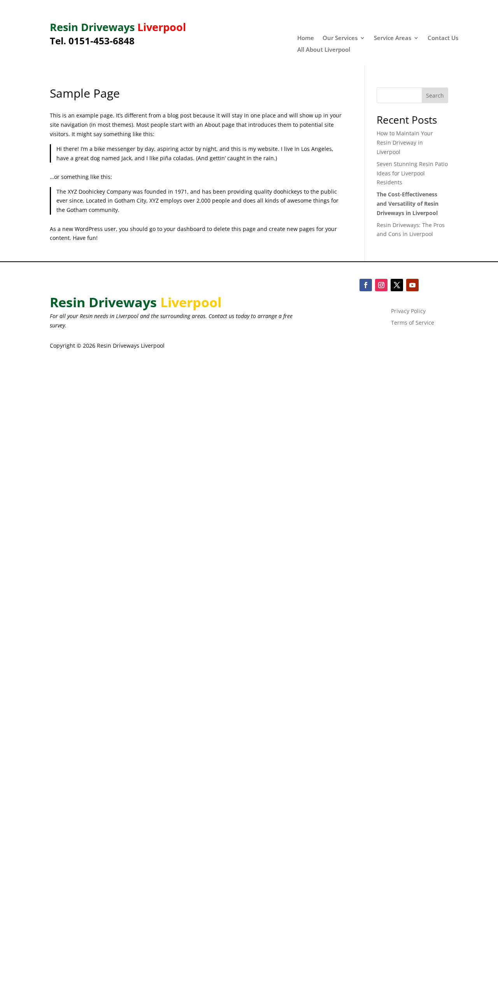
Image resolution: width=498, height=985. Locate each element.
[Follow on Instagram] (381, 285)
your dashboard (184, 229)
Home (305, 38)
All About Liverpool (323, 50)
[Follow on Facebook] (365, 285)
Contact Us (443, 38)
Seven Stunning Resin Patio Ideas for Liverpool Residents (412, 173)
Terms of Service (412, 323)
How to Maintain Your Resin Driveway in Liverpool (405, 142)
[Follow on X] (397, 285)
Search (435, 95)
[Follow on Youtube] (412, 285)
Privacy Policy (408, 311)
